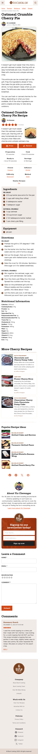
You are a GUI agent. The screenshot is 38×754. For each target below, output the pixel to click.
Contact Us (19, 710)
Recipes (9, 8)
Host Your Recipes (19, 703)
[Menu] (2, 3)
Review (29, 146)
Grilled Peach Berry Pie (22, 465)
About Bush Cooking (19, 683)
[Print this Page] (28, 475)
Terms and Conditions (19, 723)
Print (11, 146)
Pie (19, 183)
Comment (6, 582)
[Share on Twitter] (22, 475)
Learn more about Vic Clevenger (19, 508)
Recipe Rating (7, 575)
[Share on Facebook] (10, 475)
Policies (19, 716)
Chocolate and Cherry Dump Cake (23, 359)
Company (19, 679)
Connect (19, 729)
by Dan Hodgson (18, 415)
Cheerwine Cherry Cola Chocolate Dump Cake (23, 402)
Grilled (24, 8)
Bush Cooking (19, 2)
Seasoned (10, 177)
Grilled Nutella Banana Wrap (22, 455)
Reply (5, 649)
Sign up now (19, 543)
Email (4, 566)
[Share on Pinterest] (16, 475)
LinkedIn (19, 693)
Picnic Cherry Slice (23, 379)
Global (27, 170)
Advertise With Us (19, 706)
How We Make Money (19, 690)
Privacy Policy (19, 719)
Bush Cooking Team (19, 686)
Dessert (30, 8)
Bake (28, 177)
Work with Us (19, 699)
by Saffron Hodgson (19, 371)
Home (3, 8)
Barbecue (17, 8)
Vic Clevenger (11, 23)
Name (4, 557)
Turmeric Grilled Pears (22, 445)
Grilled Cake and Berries (23, 435)
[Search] (35, 3)
